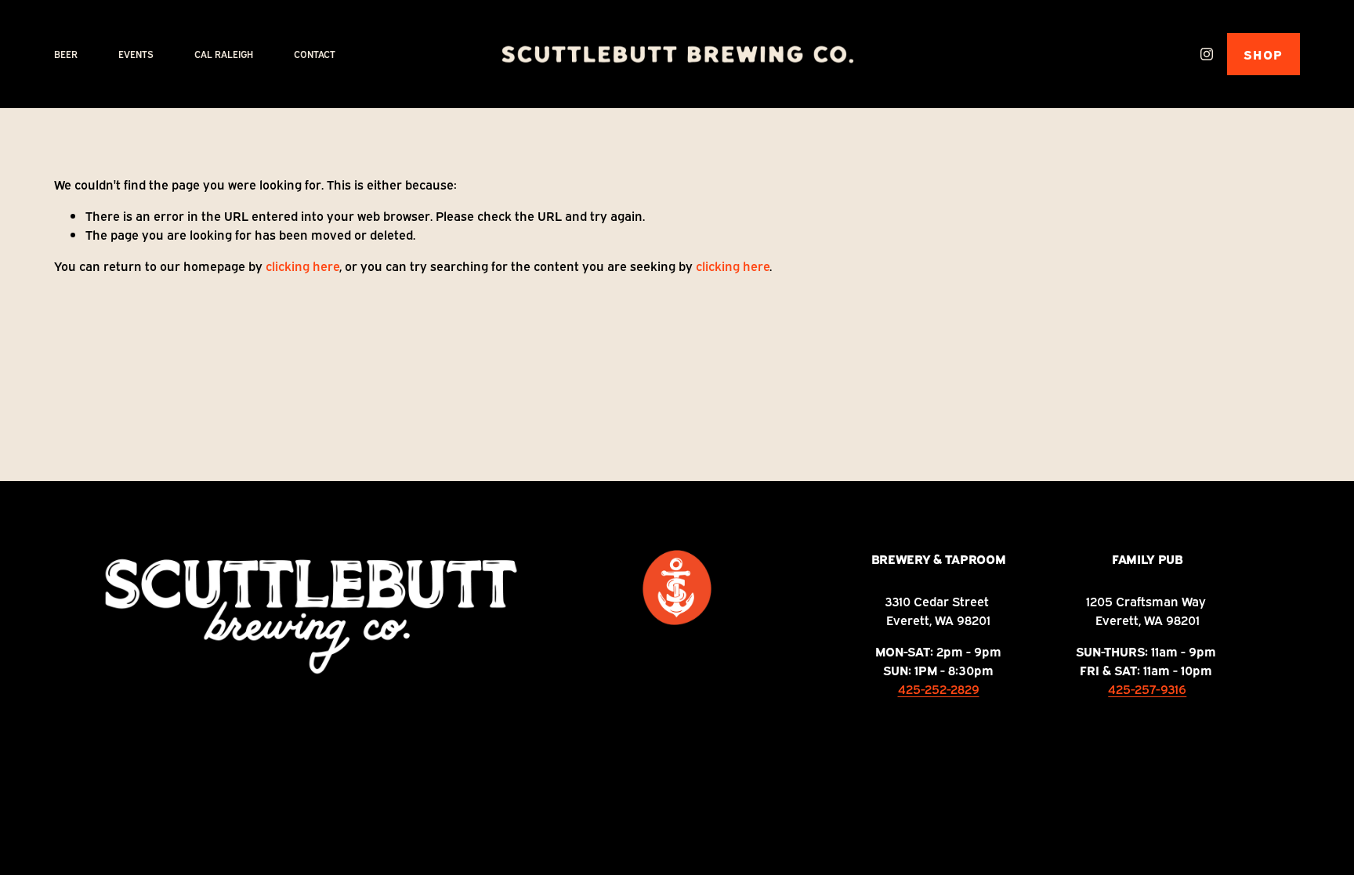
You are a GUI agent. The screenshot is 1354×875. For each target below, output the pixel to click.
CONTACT (314, 54)
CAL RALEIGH (223, 54)
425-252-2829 (938, 688)
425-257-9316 (1147, 688)
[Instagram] (1207, 54)
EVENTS (136, 54)
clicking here (302, 265)
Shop (1263, 54)
